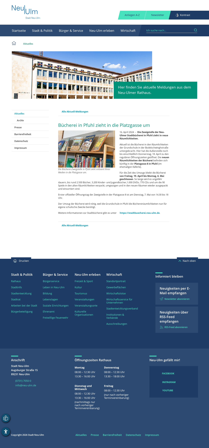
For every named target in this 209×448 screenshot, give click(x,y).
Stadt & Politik (42, 30)
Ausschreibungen (116, 323)
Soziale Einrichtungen (56, 305)
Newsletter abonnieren (177, 299)
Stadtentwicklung (21, 293)
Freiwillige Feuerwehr (55, 317)
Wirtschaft (128, 30)
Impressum (20, 147)
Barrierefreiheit (22, 134)
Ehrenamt (48, 311)
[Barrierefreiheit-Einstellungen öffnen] (5, 431)
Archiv (20, 120)
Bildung (47, 293)
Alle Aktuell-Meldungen (75, 111)
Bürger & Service (71, 30)
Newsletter (157, 15)
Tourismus (81, 293)
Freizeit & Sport (84, 281)
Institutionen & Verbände (115, 316)
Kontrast (185, 15)
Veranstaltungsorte (86, 305)
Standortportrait (116, 281)
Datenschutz (21, 141)
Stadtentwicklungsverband (122, 308)
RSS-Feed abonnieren (176, 327)
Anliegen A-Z (132, 15)
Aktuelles (28, 43)
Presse (18, 127)
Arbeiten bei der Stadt (24, 305)
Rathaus (16, 281)
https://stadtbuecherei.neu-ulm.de (140, 212)
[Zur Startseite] (26, 12)
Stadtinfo (16, 287)
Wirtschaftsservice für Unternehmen (119, 301)
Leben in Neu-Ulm (54, 287)
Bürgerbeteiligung (22, 311)
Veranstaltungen (84, 299)
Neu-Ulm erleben (101, 30)
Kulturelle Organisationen (84, 313)
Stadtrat (15, 299)
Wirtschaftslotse (116, 293)
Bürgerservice (51, 281)
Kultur (78, 287)
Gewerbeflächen (116, 287)
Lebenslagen (50, 299)
